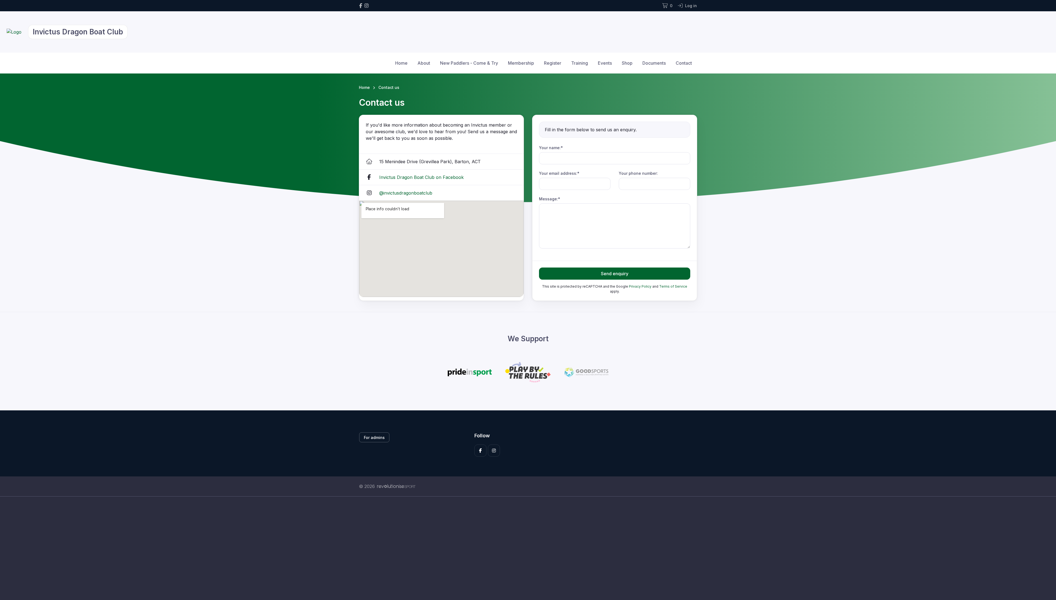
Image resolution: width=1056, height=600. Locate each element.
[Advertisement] (524, 548)
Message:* (549, 199)
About (423, 63)
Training (579, 63)
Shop (627, 63)
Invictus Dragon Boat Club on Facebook (421, 177)
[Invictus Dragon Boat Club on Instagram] (366, 6)
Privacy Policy (640, 286)
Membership (521, 63)
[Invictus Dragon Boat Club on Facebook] (360, 6)
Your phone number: (638, 173)
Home (401, 63)
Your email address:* (559, 173)
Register (552, 63)
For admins (374, 437)
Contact (684, 63)
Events (605, 63)
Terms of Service (673, 286)
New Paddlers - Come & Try (469, 63)
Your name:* (551, 147)
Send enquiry (614, 273)
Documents (654, 63)
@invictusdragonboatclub (405, 193)
